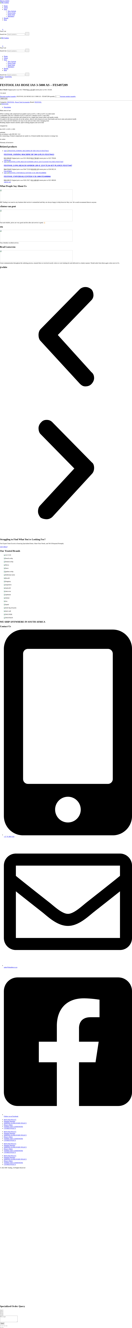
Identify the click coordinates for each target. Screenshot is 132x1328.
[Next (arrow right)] (2, 1327)
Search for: (3, 34)
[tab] (68, 107)
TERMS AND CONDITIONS (13, 1126)
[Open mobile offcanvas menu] (1, 36)
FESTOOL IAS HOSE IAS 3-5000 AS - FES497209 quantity (36, 96)
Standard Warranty (9, 1121)
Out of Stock (8, 171)
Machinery (11, 16)
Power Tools (11, 13)
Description (7, 107)
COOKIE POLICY (10, 1128)
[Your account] (1, 27)
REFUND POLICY (10, 1119)
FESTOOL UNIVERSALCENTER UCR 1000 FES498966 (27, 176)
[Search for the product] (27, 33)
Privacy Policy (8, 1125)
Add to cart (4, 98)
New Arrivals (12, 11)
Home (6, 6)
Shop (5, 9)
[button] (8, 96)
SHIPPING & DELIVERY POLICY (15, 1123)
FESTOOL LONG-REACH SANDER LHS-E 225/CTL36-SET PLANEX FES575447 (38, 165)
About (6, 7)
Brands (6, 18)
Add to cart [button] (7, 160)
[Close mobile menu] (1, 53)
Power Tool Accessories (22, 102)
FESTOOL (8, 77)
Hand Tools (11, 14)
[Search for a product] (2, 24)
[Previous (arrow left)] (1, 1327)
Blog (5, 20)
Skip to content (4, 1)
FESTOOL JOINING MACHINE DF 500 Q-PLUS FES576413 (29, 154)
